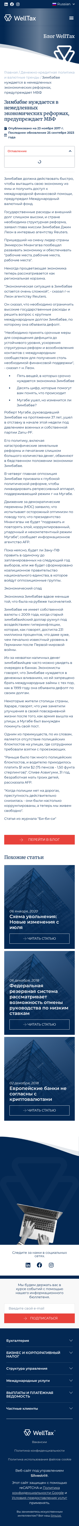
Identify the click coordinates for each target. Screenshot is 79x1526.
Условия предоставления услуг (39, 1498)
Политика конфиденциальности (39, 1450)
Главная (11, 72)
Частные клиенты (22, 1409)
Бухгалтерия (17, 1341)
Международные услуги (28, 1381)
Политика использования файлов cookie (39, 1459)
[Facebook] (12, 4)
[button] (71, 17)
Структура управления (26, 1369)
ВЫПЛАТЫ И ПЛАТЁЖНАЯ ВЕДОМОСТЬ (29, 1394)
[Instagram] (18, 4)
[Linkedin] (6, 4)
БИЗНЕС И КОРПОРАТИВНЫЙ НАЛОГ (33, 1354)
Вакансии (39, 1442)
